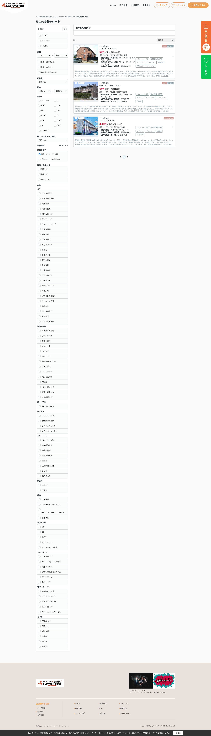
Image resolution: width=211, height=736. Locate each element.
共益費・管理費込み (48, 72)
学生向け (45, 306)
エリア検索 (41, 707)
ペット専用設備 (48, 198)
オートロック (47, 556)
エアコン (45, 485)
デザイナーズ (47, 219)
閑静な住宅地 (47, 214)
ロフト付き (46, 341)
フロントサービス (49, 596)
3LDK (59, 120)
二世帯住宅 (46, 270)
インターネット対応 (49, 547)
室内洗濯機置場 (48, 331)
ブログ (101, 708)
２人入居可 (46, 239)
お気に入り (180, 5)
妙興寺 (116, 66)
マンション (45, 41)
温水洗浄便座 (47, 455)
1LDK (59, 105)
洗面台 (44, 461)
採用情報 (146, 5)
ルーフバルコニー (49, 361)
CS (43, 527)
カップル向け (47, 311)
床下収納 (45, 499)
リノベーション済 (49, 224)
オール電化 (46, 367)
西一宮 (113, 101)
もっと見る (164, 76)
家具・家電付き (48, 392)
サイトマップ (64, 726)
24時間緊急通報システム (51, 572)
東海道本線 (105, 58)
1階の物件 (46, 631)
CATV (44, 537)
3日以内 (44, 159)
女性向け (45, 316)
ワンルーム (45, 100)
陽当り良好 (46, 209)
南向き (44, 641)
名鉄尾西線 (105, 101)
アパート (44, 35)
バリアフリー (47, 245)
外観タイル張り (48, 406)
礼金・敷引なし (47, 67)
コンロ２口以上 (48, 416)
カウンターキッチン (49, 431)
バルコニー (46, 356)
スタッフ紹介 (80, 713)
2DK (58, 110)
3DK (42, 120)
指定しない (45, 154)
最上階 (44, 636)
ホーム (113, 5)
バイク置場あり (48, 387)
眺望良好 (45, 265)
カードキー (46, 280)
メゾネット (46, 346)
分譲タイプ (46, 255)
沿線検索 (40, 711)
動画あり (44, 174)
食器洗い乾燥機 (48, 421)
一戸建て (44, 46)
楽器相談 (45, 204)
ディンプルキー (48, 577)
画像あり (44, 169)
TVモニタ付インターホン (51, 562)
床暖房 (44, 490)
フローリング (47, 336)
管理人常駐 (46, 260)
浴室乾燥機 (46, 450)
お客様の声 (103, 703)
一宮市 (103, 46)
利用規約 (39, 726)
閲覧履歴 (163, 5)
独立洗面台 (46, 476)
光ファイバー (47, 542)
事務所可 (45, 234)
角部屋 (44, 647)
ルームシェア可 (48, 301)
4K (42, 125)
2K (42, 110)
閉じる (178, 733)
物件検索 (124, 5)
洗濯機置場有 (47, 397)
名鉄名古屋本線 (107, 62)
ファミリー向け (48, 321)
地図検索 (40, 715)
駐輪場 (44, 382)
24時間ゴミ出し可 (49, 602)
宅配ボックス (47, 567)
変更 (65, 29)
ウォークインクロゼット (51, 505)
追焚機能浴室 (47, 445)
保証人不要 (46, 229)
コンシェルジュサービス (51, 612)
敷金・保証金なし (48, 62)
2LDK (43, 115)
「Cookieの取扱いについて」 (146, 733)
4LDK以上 (45, 130)
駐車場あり (46, 621)
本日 (56, 154)
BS (43, 532)
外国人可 (45, 291)
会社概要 (135, 5)
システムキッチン (49, 426)
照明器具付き (47, 377)
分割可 (44, 250)
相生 (107, 46)
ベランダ (45, 351)
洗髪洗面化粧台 (48, 466)
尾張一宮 (114, 58)
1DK (42, 105)
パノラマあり (46, 179)
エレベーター (47, 372)
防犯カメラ (46, 582)
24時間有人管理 (48, 591)
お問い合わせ (200, 5)
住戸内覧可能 (47, 607)
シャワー (45, 471)
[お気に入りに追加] (95, 62)
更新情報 (78, 708)
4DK (58, 125)
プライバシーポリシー (51, 726)
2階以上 (45, 626)
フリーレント (47, 275)
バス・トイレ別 (48, 440)
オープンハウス (48, 286)
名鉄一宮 (117, 62)
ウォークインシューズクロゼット (51, 513)
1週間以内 (56, 159)
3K (58, 115)
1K (58, 100)
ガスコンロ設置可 (49, 296)
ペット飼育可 (47, 193)
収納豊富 (45, 518)
